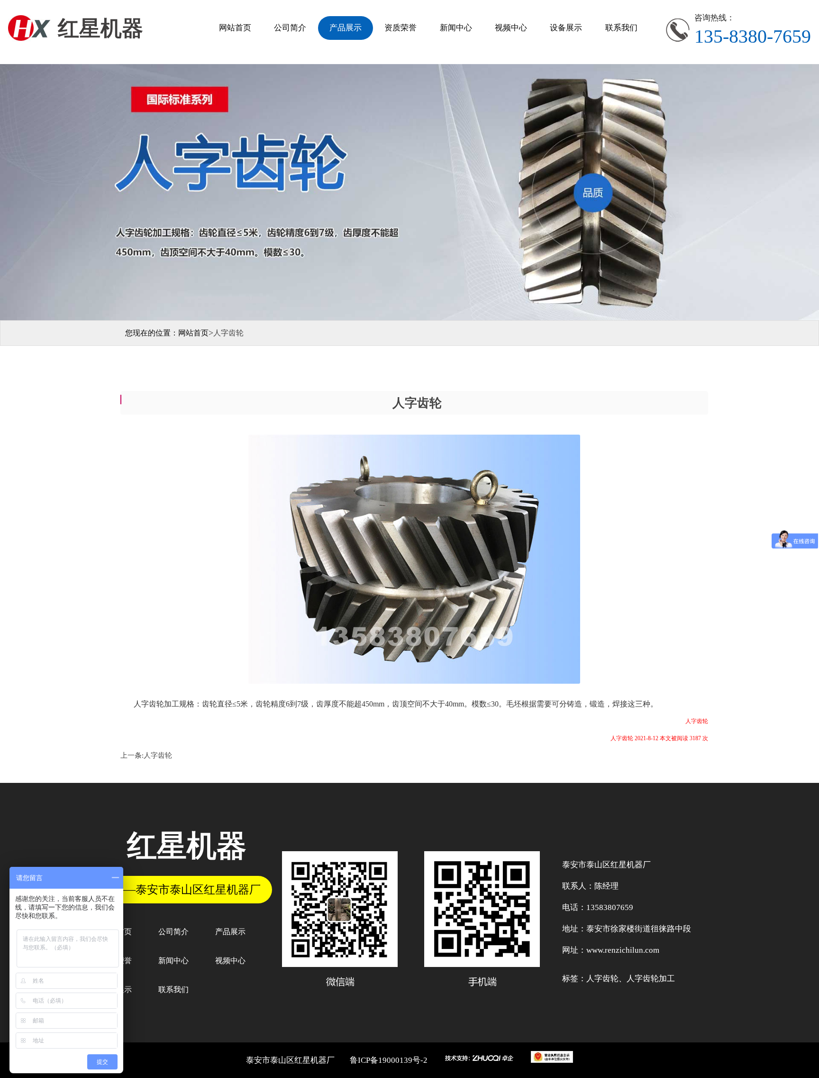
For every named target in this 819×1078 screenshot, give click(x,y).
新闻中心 (456, 27)
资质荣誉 (400, 27)
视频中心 (511, 27)
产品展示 (345, 27)
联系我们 (621, 27)
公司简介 (290, 27)
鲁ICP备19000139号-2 (389, 1060)
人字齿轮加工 (651, 978)
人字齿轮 (158, 755)
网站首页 (235, 27)
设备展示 (566, 27)
